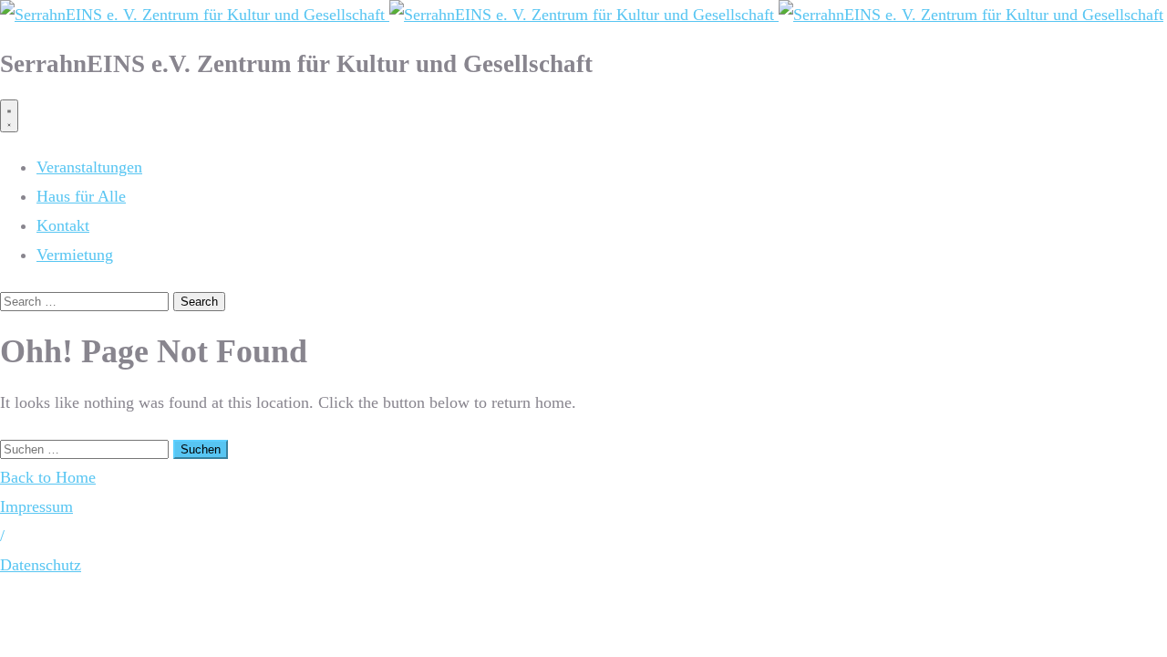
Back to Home (48, 477)
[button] (2, 536)
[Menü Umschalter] (9, 115)
